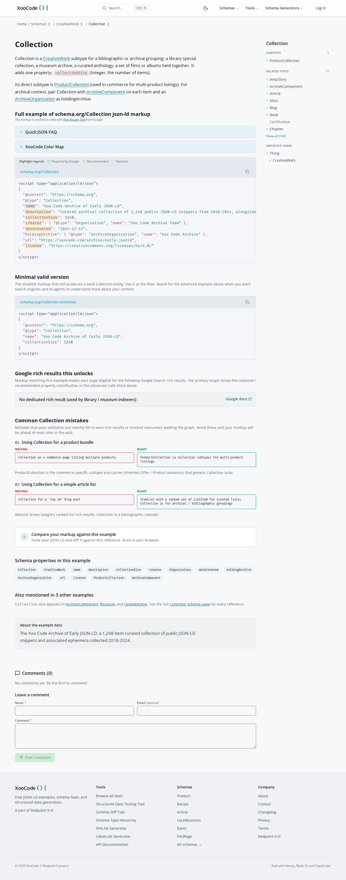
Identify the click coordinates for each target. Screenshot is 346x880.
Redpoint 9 (267, 836)
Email (148, 703)
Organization (180, 570)
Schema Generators (282, 8)
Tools (250, 8)
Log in (321, 8)
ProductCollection (71, 84)
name (76, 570)
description (98, 570)
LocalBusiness (189, 820)
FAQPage (184, 836)
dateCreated (208, 570)
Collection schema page (190, 604)
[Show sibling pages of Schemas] (49, 24)
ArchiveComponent (106, 92)
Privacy (264, 820)
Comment (23, 721)
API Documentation (112, 844)
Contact (264, 804)
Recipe (182, 804)
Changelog (267, 812)
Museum (107, 604)
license (79, 578)
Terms (263, 828)
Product (183, 795)
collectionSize (128, 570)
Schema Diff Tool (110, 812)
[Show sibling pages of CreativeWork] (81, 24)
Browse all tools (109, 795)
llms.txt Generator (111, 828)
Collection (27, 570)
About (263, 795)
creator (155, 570)
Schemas (227, 8)
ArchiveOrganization (35, 99)
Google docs (236, 398)
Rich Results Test (74, 119)
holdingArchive (238, 570)
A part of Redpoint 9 (32, 810)
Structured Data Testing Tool (120, 804)
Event (181, 828)
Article (182, 812)
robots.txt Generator (113, 836)
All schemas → (189, 844)
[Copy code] (247, 171)
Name (20, 703)
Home (22, 24)
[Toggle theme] (205, 8)
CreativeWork (67, 24)
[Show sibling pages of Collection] (108, 24)
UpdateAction (135, 604)
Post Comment (38, 757)
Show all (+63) (276, 136)
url (62, 578)
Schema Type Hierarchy (116, 820)
